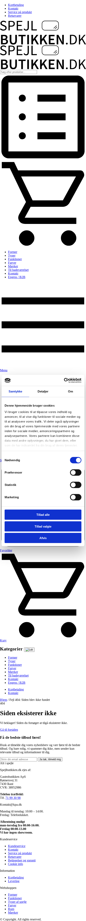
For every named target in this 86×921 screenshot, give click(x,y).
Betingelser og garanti (22, 860)
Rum (11, 909)
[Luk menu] (29, 649)
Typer (11, 255)
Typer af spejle (17, 901)
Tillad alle (43, 514)
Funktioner (15, 259)
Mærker (13, 266)
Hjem (3, 699)
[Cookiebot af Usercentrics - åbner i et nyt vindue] (63, 380)
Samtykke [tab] (15, 391)
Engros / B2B (16, 277)
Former (12, 252)
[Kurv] (43, 245)
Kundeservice (16, 846)
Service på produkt (20, 12)
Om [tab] (70, 391)
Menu (3, 370)
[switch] (75, 472)
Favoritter (6, 550)
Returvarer (14, 15)
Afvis (43, 538)
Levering (13, 881)
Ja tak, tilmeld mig (50, 759)
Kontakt (13, 8)
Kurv (3, 640)
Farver (12, 262)
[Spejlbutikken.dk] (43, 43)
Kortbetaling (16, 5)
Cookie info (15, 864)
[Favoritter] (43, 158)
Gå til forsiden (9, 729)
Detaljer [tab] (43, 391)
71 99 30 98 (13, 797)
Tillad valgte (43, 526)
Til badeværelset (18, 270)
